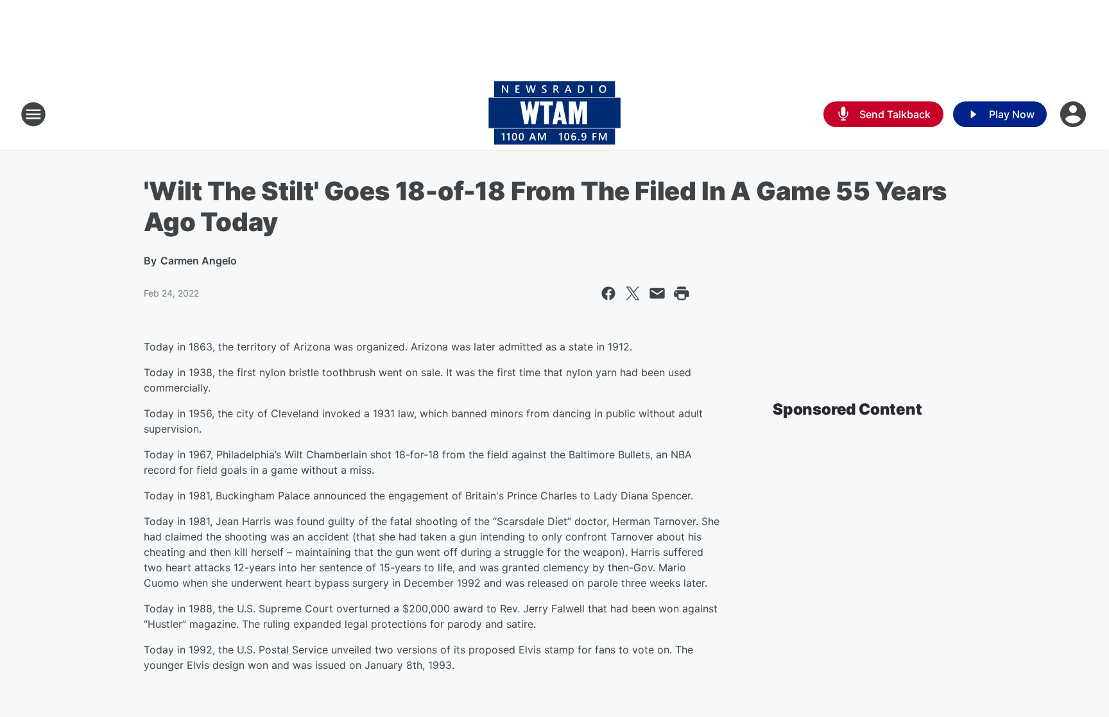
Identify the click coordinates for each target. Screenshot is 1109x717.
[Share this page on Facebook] (608, 293)
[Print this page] (682, 293)
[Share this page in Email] (657, 293)
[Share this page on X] (633, 293)
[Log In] (1074, 114)
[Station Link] (554, 114)
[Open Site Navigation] (33, 114)
